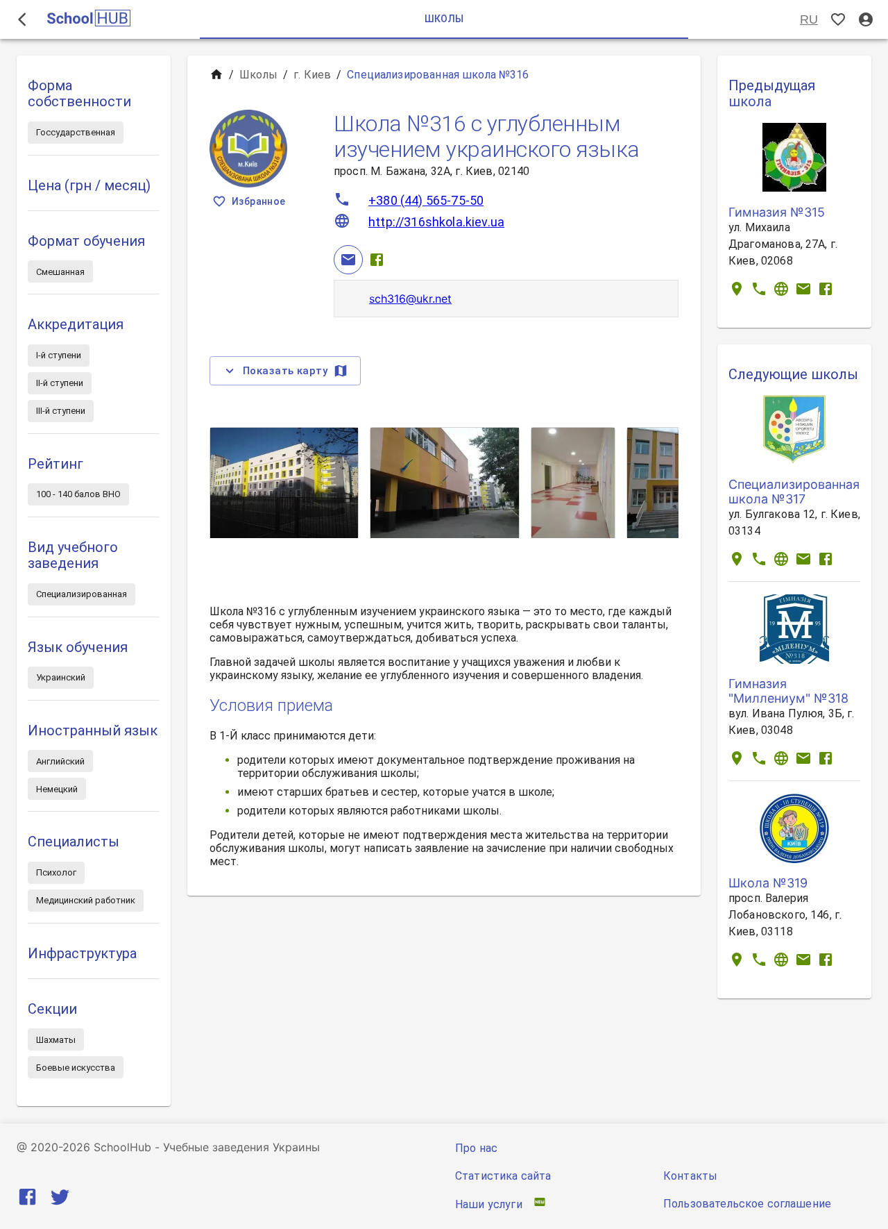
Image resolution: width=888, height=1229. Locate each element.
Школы (258, 74)
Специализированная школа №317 (794, 491)
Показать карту (285, 371)
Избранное (259, 201)
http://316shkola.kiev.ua (436, 222)
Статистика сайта (503, 1175)
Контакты (690, 1175)
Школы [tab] (444, 18)
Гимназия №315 (776, 212)
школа (749, 101)
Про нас (476, 1148)
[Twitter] (60, 1199)
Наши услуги (488, 1204)
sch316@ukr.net (410, 299)
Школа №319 (768, 883)
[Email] (348, 259)
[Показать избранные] (838, 19)
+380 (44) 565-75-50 (426, 200)
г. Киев (312, 74)
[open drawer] (22, 19)
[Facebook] (377, 260)
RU (809, 19)
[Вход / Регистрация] (866, 19)
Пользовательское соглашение (747, 1203)
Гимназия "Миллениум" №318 (788, 690)
